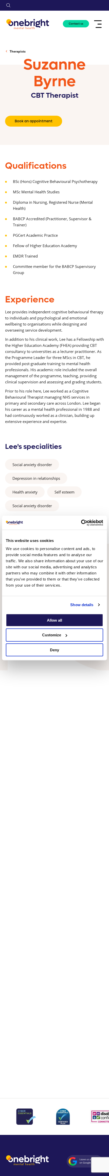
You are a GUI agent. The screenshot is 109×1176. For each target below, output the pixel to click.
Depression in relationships (36, 478)
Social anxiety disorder (32, 464)
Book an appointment (33, 121)
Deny (54, 650)
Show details (81, 605)
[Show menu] (98, 24)
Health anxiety (25, 492)
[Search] (8, 5)
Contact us (76, 24)
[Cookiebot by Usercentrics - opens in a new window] (81, 522)
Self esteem (65, 492)
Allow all (54, 620)
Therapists (18, 51)
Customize (51, 635)
